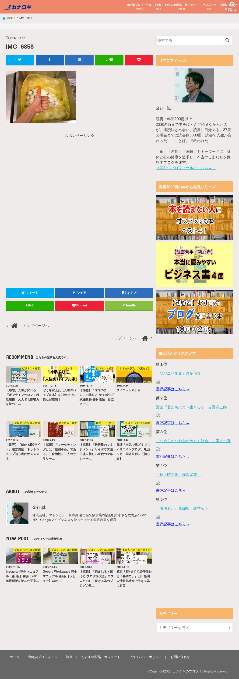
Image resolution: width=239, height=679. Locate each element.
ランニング (209, 6)
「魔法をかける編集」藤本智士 (182, 508)
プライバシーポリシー (145, 657)
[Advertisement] (45, 171)
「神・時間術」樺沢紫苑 (179, 475)
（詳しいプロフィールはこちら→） (186, 168)
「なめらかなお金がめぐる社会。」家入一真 (193, 441)
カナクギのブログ (185, 671)
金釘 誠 (39, 507)
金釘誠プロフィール (139, 6)
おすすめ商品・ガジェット (182, 6)
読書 (158, 6)
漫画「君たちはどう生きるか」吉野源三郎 (193, 407)
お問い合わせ (228, 6)
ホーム (14, 657)
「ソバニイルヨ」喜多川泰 (178, 373)
